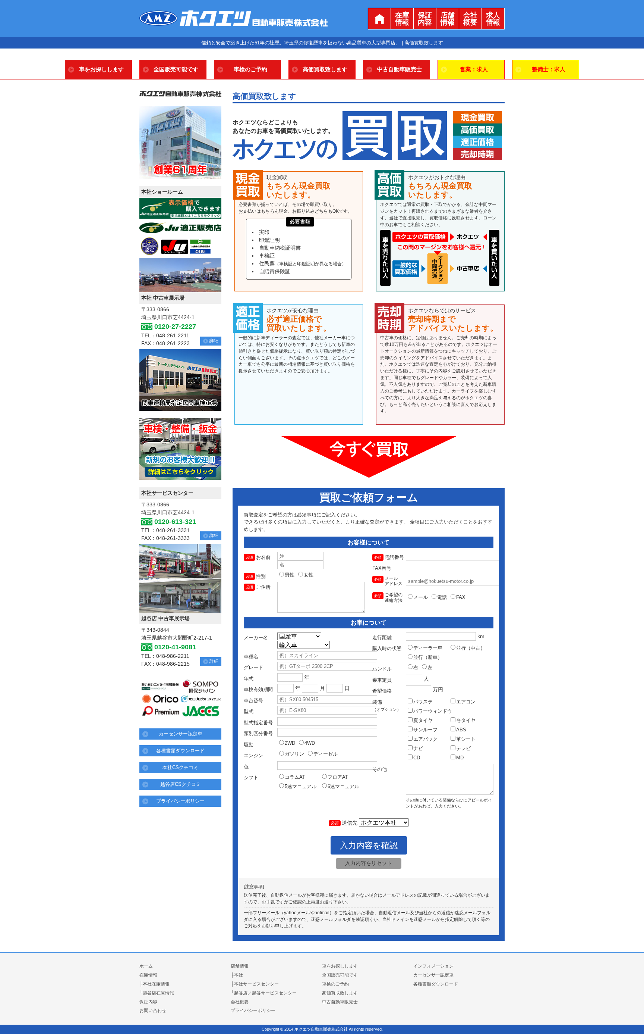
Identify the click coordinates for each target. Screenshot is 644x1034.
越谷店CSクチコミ (180, 784)
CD (416, 757)
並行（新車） (427, 657)
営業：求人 (474, 69)
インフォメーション (433, 966)
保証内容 (425, 18)
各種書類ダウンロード (180, 750)
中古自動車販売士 (399, 69)
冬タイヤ (466, 720)
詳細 (213, 340)
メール (420, 597)
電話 (442, 597)
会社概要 (470, 18)
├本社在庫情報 (154, 984)
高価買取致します (325, 69)
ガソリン (294, 754)
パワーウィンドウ (432, 711)
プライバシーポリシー (180, 801)
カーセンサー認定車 (180, 734)
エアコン (466, 702)
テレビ (463, 748)
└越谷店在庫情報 (156, 993)
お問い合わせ (152, 1010)
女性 (308, 575)
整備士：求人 (548, 69)
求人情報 (493, 18)
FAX (460, 597)
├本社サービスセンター (255, 984)
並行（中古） (470, 648)
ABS (461, 729)
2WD (290, 743)
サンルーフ (425, 729)
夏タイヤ (423, 720)
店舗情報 (448, 18)
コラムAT (295, 777)
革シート (466, 739)
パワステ (423, 702)
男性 (289, 575)
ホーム (146, 966)
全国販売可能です (176, 69)
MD (460, 757)
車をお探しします (101, 69)
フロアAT (338, 777)
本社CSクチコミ (180, 767)
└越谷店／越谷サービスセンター (264, 993)
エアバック (425, 739)
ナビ (418, 748)
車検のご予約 (250, 69)
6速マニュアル (343, 786)
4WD (309, 743)
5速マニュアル (300, 786)
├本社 (237, 975)
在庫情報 (402, 18)
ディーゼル (325, 754)
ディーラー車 (427, 648)
